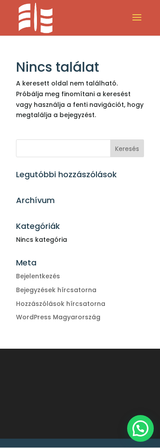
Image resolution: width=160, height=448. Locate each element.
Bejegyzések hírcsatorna (56, 289)
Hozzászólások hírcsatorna (60, 303)
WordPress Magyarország (58, 317)
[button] (140, 428)
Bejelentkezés (38, 276)
